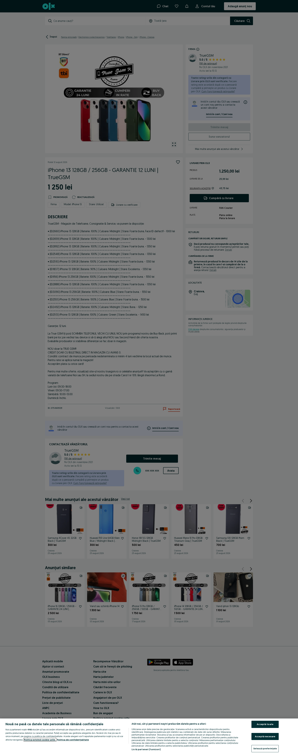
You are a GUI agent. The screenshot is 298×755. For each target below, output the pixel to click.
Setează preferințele (265, 748)
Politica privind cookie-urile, (40, 739)
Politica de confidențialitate (73, 739)
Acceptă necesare (265, 736)
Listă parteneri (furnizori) (146, 749)
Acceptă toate (265, 724)
